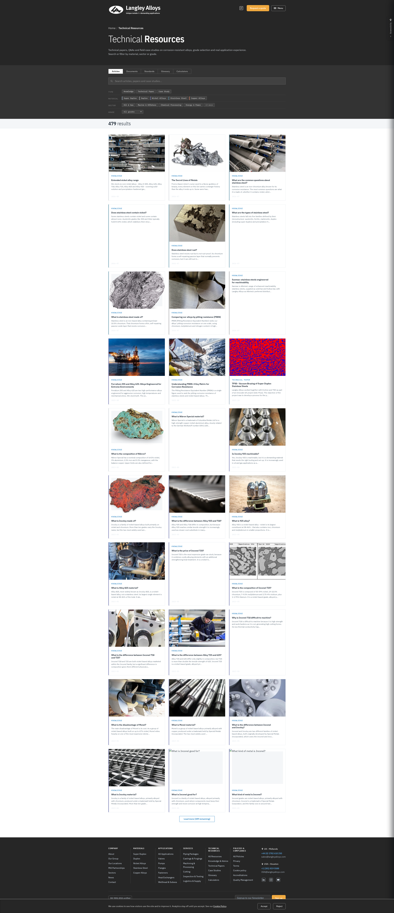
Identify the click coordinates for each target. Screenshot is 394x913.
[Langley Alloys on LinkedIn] (263, 879)
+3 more (209, 105)
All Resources (215, 856)
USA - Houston (271, 864)
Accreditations (240, 875)
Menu (280, 8)
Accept (264, 906)
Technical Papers (216, 865)
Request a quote (258, 8)
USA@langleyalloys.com (273, 872)
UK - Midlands (271, 849)
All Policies (238, 856)
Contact (112, 882)
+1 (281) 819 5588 (270, 868)
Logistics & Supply (192, 880)
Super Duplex (139, 853)
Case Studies (214, 870)
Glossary (165, 71)
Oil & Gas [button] (128, 105)
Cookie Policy (219, 906)
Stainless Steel (140, 867)
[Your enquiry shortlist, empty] (241, 8)
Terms (236, 865)
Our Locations (115, 863)
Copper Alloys (140, 872)
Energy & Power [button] (193, 105)
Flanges (162, 867)
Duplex (136, 858)
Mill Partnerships (116, 867)
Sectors (112, 872)
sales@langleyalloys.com (273, 856)
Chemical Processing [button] (171, 105)
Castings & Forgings (192, 858)
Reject (279, 906)
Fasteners (163, 872)
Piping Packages (191, 853)
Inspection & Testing (193, 876)
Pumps (161, 863)
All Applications (165, 853)
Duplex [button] (144, 98)
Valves (161, 858)
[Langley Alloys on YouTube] (278, 879)
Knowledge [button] (128, 91)
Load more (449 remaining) (197, 819)
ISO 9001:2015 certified (120, 898)
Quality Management (243, 879)
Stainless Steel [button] (178, 98)
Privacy (236, 861)
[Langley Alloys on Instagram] (271, 879)
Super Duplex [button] (130, 98)
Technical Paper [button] (146, 91)
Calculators (182, 71)
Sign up (278, 898)
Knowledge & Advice (218, 861)
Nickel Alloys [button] (159, 98)
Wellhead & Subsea (167, 882)
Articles (116, 71)
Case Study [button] (164, 91)
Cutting (186, 871)
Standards (149, 71)
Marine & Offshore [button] (147, 105)
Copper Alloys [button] (198, 98)
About (111, 853)
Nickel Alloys (139, 863)
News (111, 877)
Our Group (113, 858)
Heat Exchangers (166, 877)
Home (111, 28)
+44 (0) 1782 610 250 (271, 853)
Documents (132, 71)
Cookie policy (239, 870)
